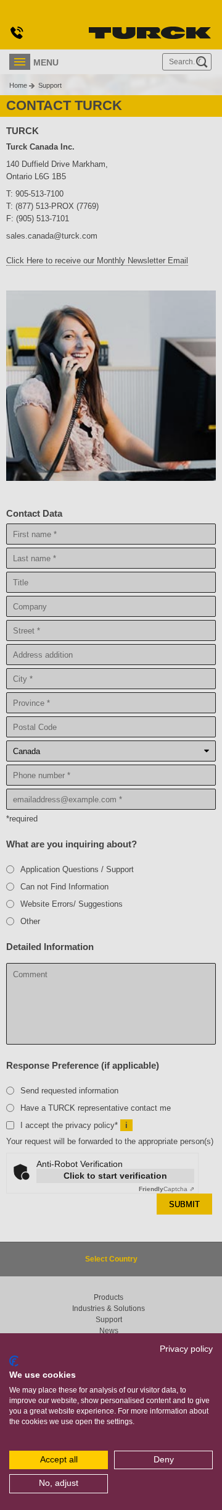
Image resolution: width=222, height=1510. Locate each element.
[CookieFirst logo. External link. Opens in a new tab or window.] (13, 1361)
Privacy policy (186, 1349)
